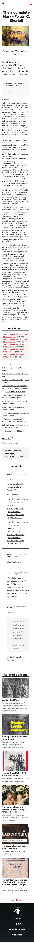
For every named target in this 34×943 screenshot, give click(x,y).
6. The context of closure (15, 392)
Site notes (17, 935)
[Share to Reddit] (9, 92)
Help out (17, 924)
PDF (21, 457)
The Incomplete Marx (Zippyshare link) (15, 516)
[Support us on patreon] (16, 900)
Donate (17, 918)
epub (12, 454)
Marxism (17, 450)
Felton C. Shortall (11, 457)
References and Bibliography (15, 431)
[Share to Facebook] (5, 92)
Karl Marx (8, 450)
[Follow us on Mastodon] (20, 900)
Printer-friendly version (10, 443)
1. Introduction (15, 364)
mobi (7, 454)
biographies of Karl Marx (13, 65)
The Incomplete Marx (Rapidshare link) (15, 510)
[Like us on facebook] (13, 900)
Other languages (17, 929)
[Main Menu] (31, 3)
